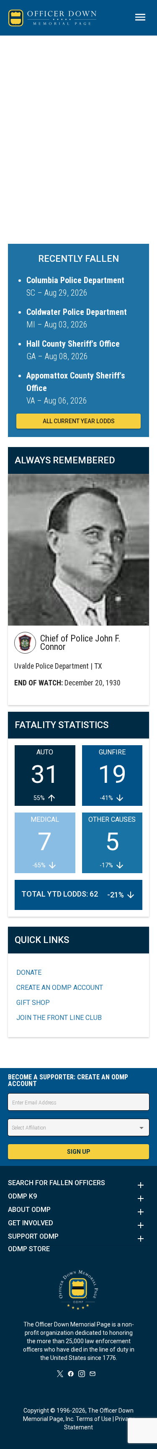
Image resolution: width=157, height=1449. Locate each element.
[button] (78, 1185)
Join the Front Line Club (59, 1018)
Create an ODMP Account (59, 988)
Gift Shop (33, 1003)
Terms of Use (93, 1419)
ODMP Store (29, 1249)
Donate (28, 972)
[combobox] (79, 1128)
